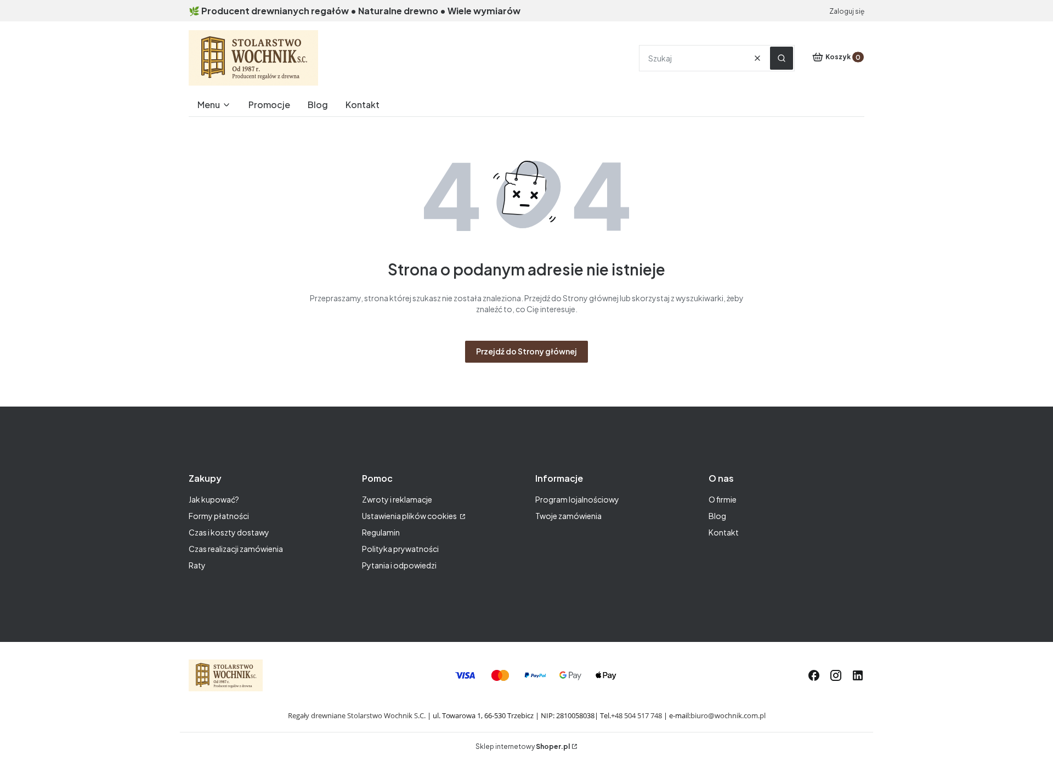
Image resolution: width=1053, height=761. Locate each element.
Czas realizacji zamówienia (236, 549)
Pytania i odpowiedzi (399, 565)
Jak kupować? (214, 499)
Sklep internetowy (522, 746)
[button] (781, 58)
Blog (717, 516)
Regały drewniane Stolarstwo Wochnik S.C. (357, 715)
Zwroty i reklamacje (397, 499)
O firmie (723, 499)
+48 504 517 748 (636, 715)
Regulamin (381, 532)
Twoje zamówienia (568, 516)
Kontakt (724, 532)
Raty (197, 565)
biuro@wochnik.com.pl (728, 715)
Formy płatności (219, 516)
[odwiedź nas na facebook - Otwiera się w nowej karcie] (813, 675)
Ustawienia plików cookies (410, 516)
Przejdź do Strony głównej (526, 351)
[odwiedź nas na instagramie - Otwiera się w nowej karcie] (835, 675)
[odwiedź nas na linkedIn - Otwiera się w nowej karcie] (857, 675)
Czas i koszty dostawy (229, 532)
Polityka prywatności (400, 549)
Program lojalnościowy (577, 499)
